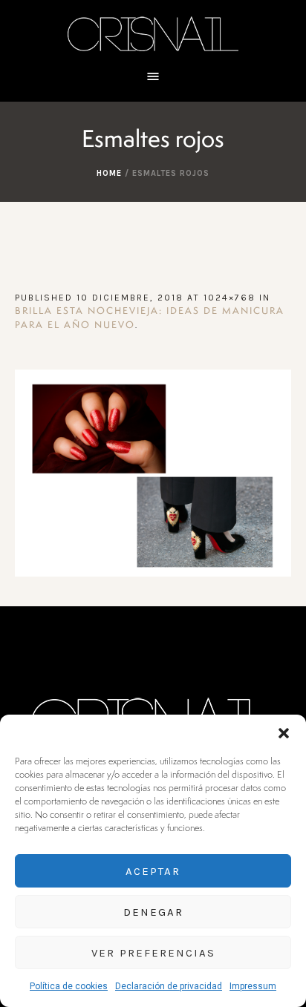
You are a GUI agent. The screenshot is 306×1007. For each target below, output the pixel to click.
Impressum (253, 986)
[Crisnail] (153, 33)
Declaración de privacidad (168, 986)
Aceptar (153, 871)
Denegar (153, 912)
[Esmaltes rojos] (153, 473)
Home (109, 173)
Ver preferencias (153, 953)
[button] (283, 733)
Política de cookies (69, 986)
